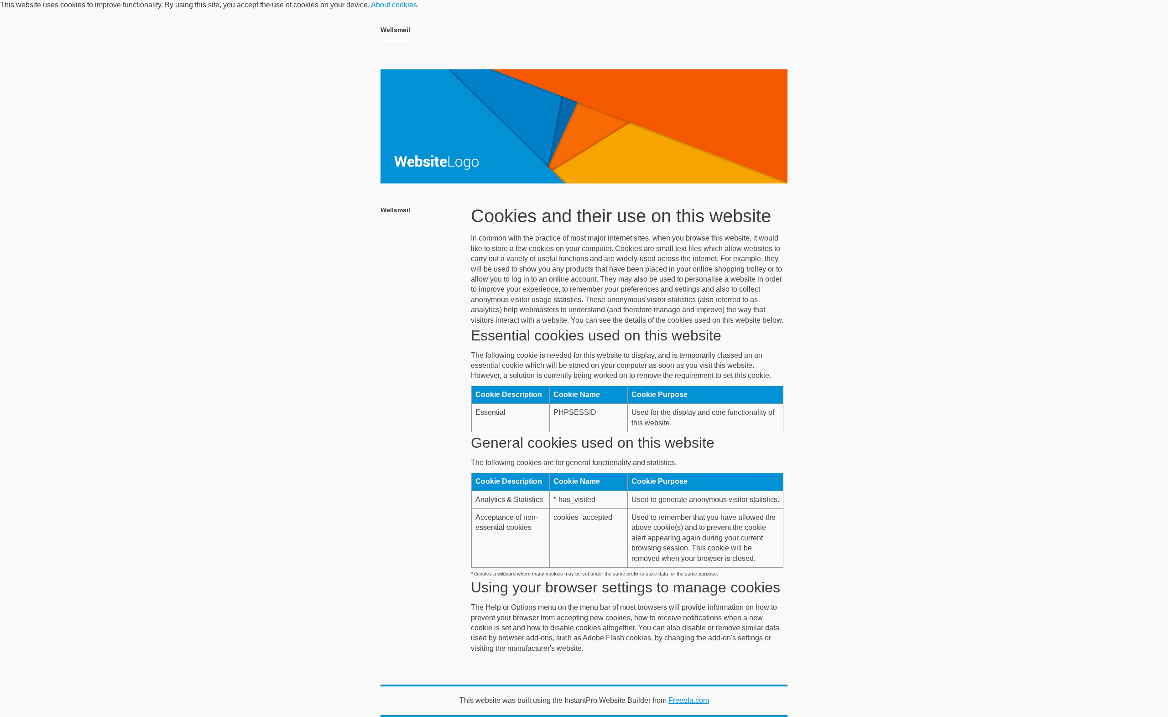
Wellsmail (395, 29)
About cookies (394, 5)
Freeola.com (688, 700)
